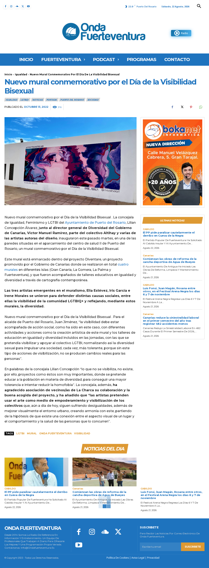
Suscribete (193, 546)
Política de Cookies (118, 557)
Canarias (148, 255)
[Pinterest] (191, 107)
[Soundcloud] (17, 6)
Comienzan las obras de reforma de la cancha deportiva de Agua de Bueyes (170, 260)
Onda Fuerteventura (55, 433)
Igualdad (21, 74)
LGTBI (20, 433)
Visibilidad (82, 433)
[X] (22, 6)
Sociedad (92, 99)
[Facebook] (5, 6)
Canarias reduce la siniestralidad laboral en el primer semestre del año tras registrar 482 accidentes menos (171, 320)
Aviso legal (138, 557)
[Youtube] (28, 6)
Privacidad (153, 557)
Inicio (8, 74)
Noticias (37, 99)
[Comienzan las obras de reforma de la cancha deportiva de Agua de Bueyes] (104, 472)
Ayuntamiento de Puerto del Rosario (95, 223)
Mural (32, 433)
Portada (51, 99)
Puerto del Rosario (72, 99)
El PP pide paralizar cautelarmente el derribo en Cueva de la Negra (169, 234)
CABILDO (148, 229)
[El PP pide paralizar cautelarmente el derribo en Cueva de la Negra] (36, 472)
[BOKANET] (172, 162)
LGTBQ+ (24, 99)
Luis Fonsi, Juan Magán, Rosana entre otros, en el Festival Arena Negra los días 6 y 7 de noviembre (171, 291)
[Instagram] (11, 6)
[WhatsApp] (200, 107)
